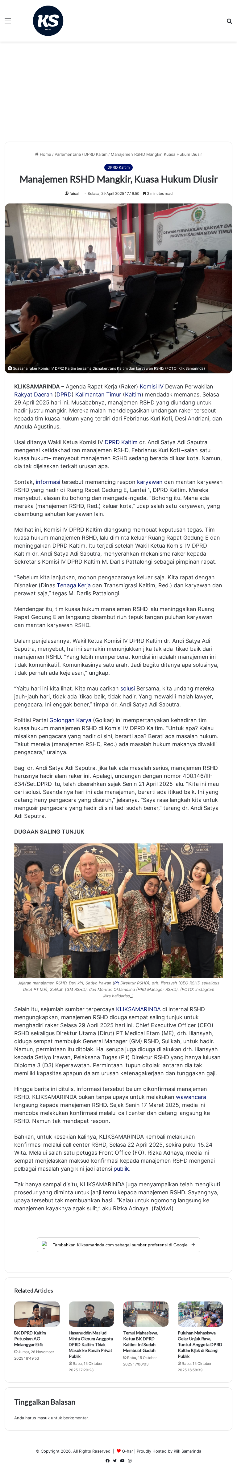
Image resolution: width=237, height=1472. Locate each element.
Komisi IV (152, 386)
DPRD (64, 394)
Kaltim (133, 394)
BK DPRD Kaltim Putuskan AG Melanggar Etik (30, 1338)
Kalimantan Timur (98, 394)
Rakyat (23, 394)
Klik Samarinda (187, 1451)
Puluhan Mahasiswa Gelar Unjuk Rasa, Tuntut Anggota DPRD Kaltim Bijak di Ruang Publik (200, 1344)
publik (121, 1168)
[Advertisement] (118, 94)
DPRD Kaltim (95, 154)
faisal (74, 193)
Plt (116, 982)
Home (45, 154)
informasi (48, 482)
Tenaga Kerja (74, 585)
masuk (43, 1417)
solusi (127, 688)
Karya (83, 720)
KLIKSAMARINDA (138, 1009)
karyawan (150, 482)
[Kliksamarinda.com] (48, 20)
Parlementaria (68, 154)
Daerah (43, 394)
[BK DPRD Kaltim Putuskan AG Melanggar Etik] (37, 1314)
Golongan (62, 720)
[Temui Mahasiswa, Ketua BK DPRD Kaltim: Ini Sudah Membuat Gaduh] (145, 1314)
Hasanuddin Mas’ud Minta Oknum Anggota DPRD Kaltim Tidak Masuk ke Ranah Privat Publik (91, 1344)
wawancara (191, 1097)
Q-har (127, 1451)
